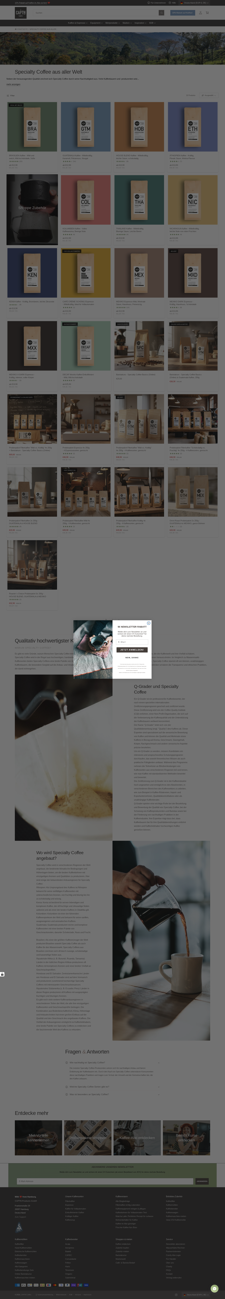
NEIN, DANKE (132, 658)
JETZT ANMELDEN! (132, 650)
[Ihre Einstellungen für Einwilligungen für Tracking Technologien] (2, 974)
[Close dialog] (148, 623)
